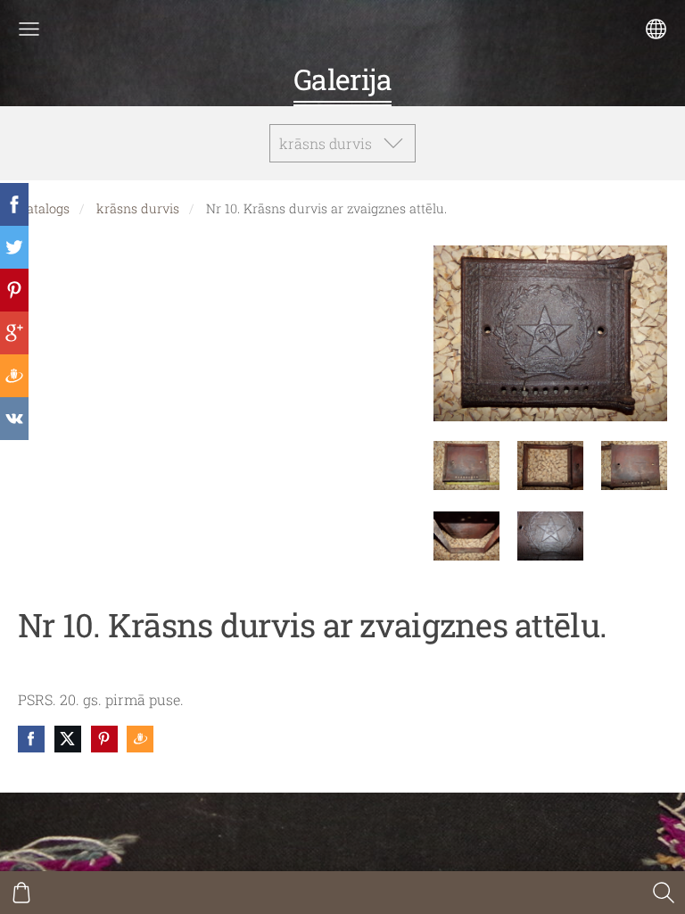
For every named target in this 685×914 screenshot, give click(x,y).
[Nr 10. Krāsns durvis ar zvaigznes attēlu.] (466, 465)
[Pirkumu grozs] (21, 892)
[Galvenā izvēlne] (29, 29)
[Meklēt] (663, 892)
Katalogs (44, 208)
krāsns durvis (137, 208)
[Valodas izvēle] (656, 29)
